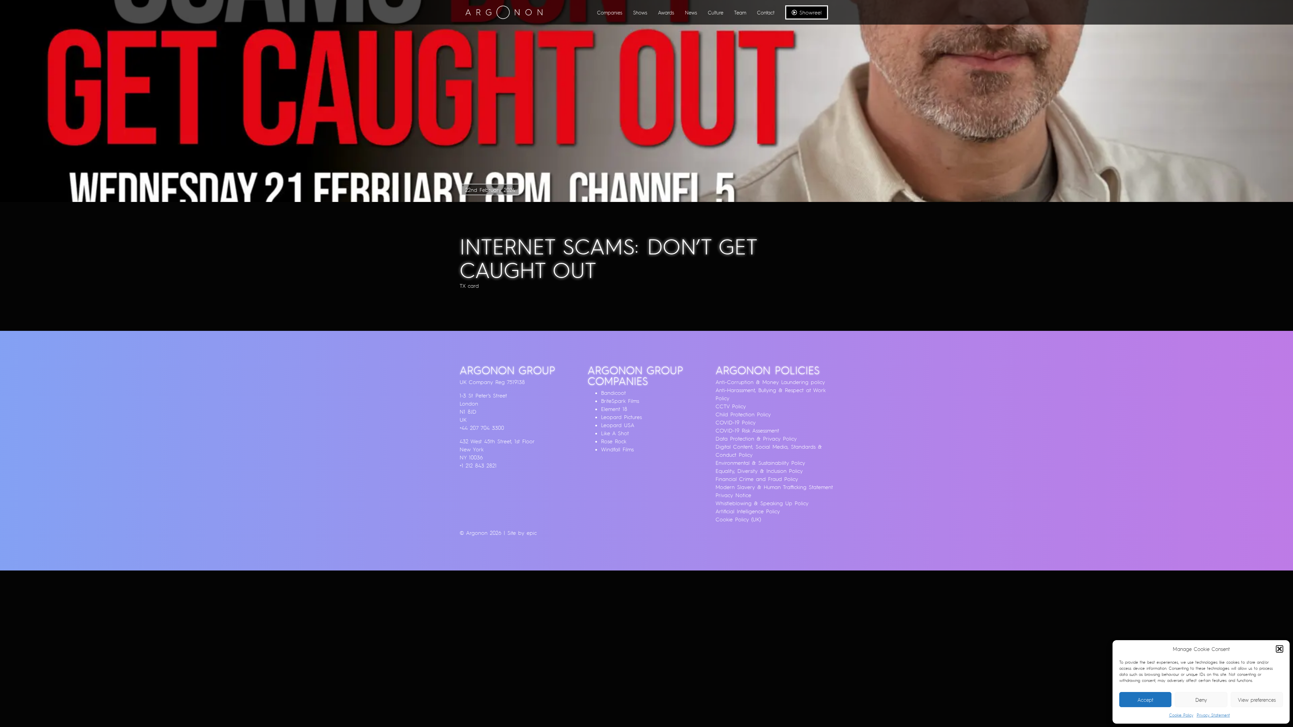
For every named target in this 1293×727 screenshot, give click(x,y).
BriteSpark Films (620, 400)
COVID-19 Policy (736, 422)
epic (532, 532)
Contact (765, 12)
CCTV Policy (731, 406)
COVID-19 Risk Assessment (747, 430)
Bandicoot (613, 392)
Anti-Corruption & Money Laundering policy (770, 382)
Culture (715, 12)
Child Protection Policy (743, 414)
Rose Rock (613, 441)
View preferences (1257, 700)
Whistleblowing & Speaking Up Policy (762, 503)
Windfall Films (617, 449)
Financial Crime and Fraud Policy (757, 479)
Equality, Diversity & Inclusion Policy (759, 471)
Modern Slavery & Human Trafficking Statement (774, 487)
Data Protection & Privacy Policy (756, 438)
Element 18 (614, 409)
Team (740, 12)
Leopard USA (617, 425)
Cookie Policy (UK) (738, 519)
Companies (609, 12)
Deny (1201, 700)
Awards (666, 12)
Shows (640, 12)
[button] (1279, 649)
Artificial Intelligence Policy (748, 511)
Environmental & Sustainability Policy (760, 462)
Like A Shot (615, 433)
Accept (1145, 700)
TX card (469, 285)
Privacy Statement (1213, 715)
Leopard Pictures (621, 417)
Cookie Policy (1181, 715)
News (691, 12)
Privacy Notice (733, 495)
